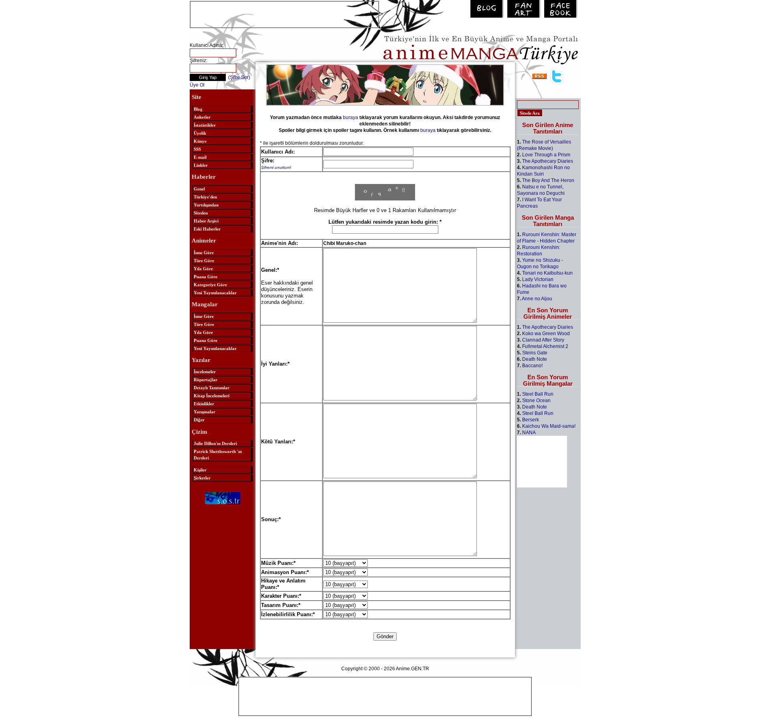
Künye (200, 141)
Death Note (534, 359)
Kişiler (200, 469)
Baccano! (532, 365)
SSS (197, 149)
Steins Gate (534, 353)
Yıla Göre (203, 268)
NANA (529, 432)
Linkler (201, 165)
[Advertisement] (284, 14)
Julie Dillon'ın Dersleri (215, 443)
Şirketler (202, 477)
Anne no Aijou (537, 298)
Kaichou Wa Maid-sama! (548, 426)
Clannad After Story (543, 340)
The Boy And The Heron (548, 180)
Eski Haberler (207, 229)
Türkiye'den (205, 196)
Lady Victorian (537, 279)
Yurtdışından (206, 204)
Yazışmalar (204, 411)
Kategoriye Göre (210, 284)
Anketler (202, 117)
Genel (199, 188)
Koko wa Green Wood (546, 333)
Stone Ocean (536, 400)
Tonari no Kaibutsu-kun (547, 273)
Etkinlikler (204, 403)
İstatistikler (205, 125)
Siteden (201, 212)
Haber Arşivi (206, 220)
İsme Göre (204, 252)
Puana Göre (205, 276)
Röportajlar (205, 379)
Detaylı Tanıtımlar (211, 387)
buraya (350, 117)
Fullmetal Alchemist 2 (545, 346)
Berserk (530, 420)
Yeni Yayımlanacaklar (215, 292)
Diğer (199, 419)
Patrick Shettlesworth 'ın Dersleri (218, 454)
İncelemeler (205, 371)
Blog (198, 109)
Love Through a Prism (546, 155)
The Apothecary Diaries (547, 161)
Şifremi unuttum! (276, 167)
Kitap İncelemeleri (211, 395)
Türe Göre (204, 260)
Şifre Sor (239, 77)
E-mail (200, 157)
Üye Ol (197, 85)
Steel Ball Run (537, 394)
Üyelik (200, 133)
